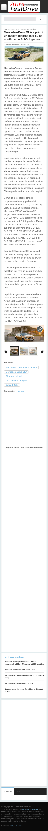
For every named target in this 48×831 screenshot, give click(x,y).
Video (19, 791)
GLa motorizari (14, 376)
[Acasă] (24, 12)
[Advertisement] (24, 420)
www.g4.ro (13, 826)
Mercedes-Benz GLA (16, 372)
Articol (21, 391)
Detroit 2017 (12, 385)
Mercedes (11, 367)
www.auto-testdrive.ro (30, 809)
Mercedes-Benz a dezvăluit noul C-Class (20, 670)
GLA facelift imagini (16, 380)
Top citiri (8, 791)
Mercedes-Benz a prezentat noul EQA (19, 683)
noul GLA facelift (28, 367)
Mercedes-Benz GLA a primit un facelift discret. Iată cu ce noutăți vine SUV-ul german (23, 36)
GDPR (21, 826)
